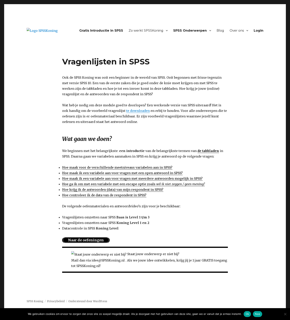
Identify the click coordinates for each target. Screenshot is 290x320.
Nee (257, 313)
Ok (247, 313)
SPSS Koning (35, 301)
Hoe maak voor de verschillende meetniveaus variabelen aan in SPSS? (117, 167)
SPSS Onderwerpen (190, 30)
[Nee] (285, 314)
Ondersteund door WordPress (87, 301)
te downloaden (138, 111)
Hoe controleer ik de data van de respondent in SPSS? (104, 195)
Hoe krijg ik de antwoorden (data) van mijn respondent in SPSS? (112, 190)
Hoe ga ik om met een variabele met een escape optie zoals (133, 184)
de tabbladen (208, 151)
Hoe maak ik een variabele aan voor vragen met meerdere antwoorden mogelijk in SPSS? (132, 178)
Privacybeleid (56, 301)
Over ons (237, 30)
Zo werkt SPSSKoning (146, 30)
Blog (220, 30)
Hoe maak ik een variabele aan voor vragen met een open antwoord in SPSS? (122, 173)
